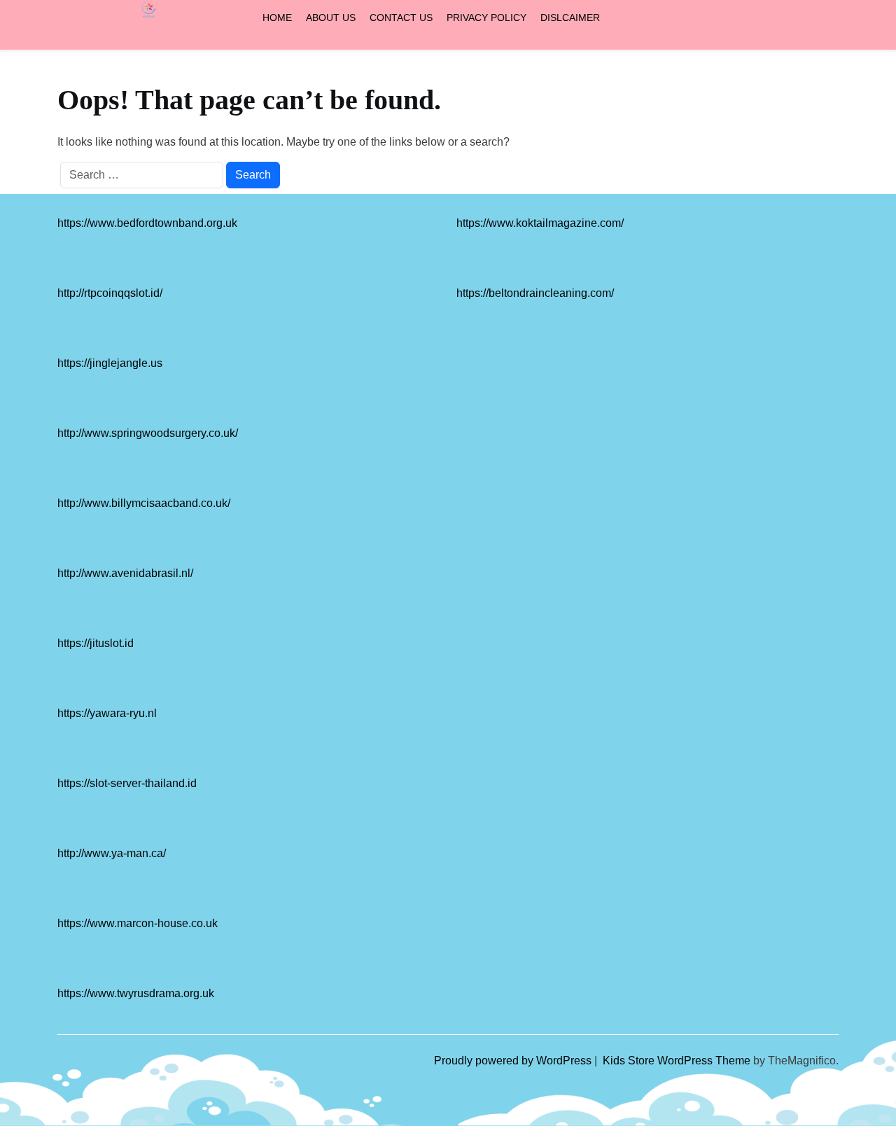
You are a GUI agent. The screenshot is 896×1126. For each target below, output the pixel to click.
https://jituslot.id (95, 643)
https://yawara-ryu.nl (107, 713)
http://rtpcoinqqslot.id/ (109, 293)
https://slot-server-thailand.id (127, 783)
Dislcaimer (570, 17)
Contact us (401, 17)
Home (277, 17)
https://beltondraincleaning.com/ (535, 293)
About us (331, 17)
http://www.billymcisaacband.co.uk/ (143, 503)
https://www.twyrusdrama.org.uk (135, 993)
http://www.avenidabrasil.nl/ (125, 573)
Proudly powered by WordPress (514, 1060)
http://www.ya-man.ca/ (111, 853)
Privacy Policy (486, 17)
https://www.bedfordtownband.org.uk (147, 223)
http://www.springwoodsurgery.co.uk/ (147, 433)
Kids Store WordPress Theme (678, 1060)
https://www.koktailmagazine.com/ (540, 223)
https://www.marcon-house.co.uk (137, 923)
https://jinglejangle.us (109, 363)
